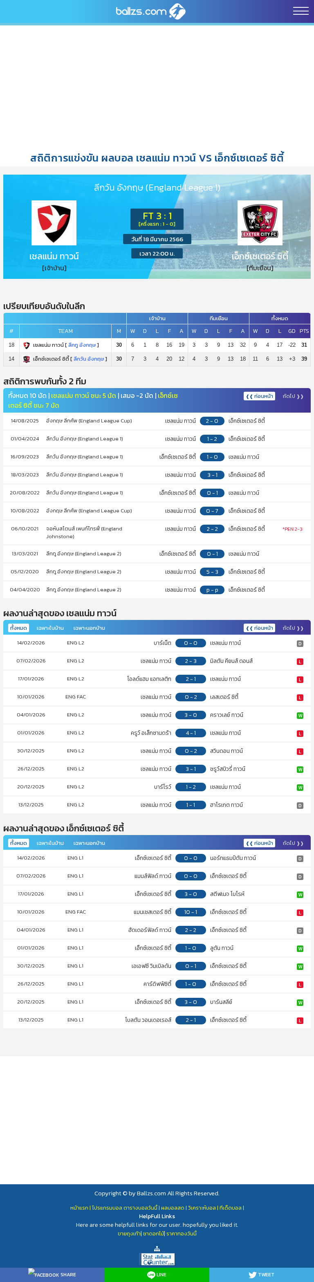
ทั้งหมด (18, 628)
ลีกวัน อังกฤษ (89, 359)
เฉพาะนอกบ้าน (89, 628)
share (67, 1274)
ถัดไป (293, 396)
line (160, 1274)
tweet (265, 1274)
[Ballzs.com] (151, 10)
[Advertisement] (157, 88)
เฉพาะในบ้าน (50, 628)
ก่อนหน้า (259, 396)
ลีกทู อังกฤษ (82, 345)
